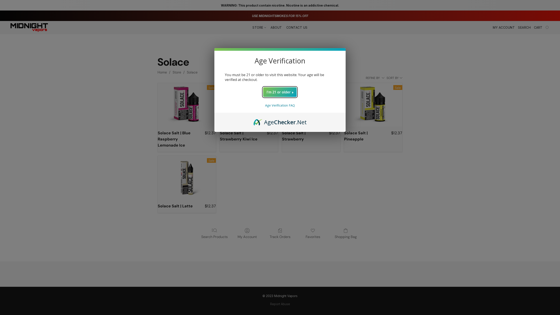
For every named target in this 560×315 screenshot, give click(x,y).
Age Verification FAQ (280, 105)
